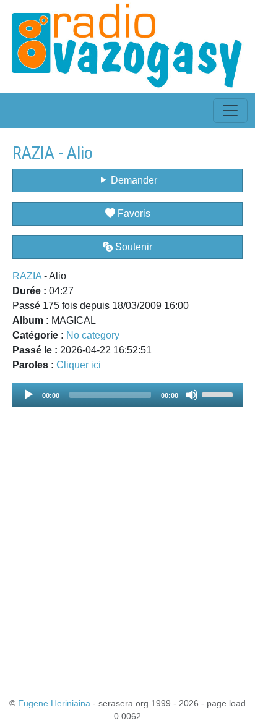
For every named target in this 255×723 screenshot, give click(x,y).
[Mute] (192, 395)
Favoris (132, 213)
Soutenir (132, 247)
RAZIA (26, 276)
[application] (127, 395)
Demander (132, 180)
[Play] (28, 395)
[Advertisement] (127, 539)
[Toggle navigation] (230, 110)
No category (92, 335)
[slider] (219, 394)
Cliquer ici (78, 365)
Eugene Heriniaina (54, 703)
